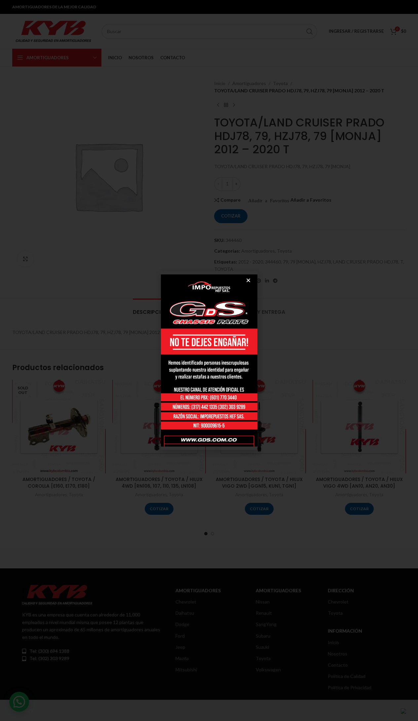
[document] (209, 360)
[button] (248, 280)
